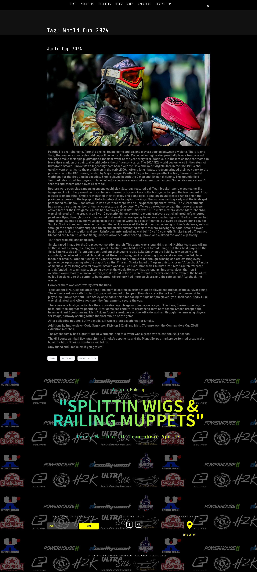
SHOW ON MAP (189, 535)
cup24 (52, 358)
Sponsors (144, 4)
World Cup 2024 (64, 48)
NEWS (119, 4)
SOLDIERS (105, 4)
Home (73, 4)
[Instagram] (138, 524)
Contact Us (164, 4)
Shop (130, 4)
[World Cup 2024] (128, 100)
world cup (67, 358)
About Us (87, 4)
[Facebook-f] (129, 524)
